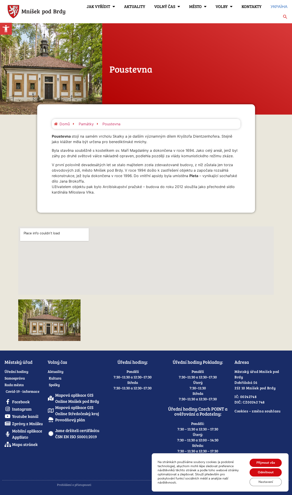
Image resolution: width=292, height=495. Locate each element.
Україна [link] (279, 6)
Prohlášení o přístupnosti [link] (74, 485)
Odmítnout (266, 472)
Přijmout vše (265, 463)
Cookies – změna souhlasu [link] (258, 411)
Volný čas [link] (164, 6)
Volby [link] (222, 6)
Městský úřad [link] (18, 362)
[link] (6, 29)
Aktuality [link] (134, 6)
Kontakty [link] (251, 6)
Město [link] (195, 6)
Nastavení (265, 482)
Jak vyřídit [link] (98, 6)
